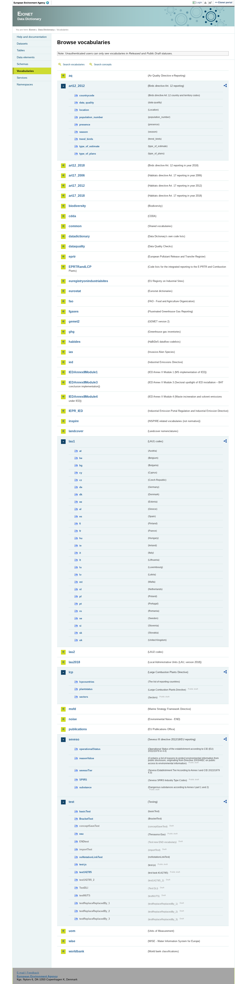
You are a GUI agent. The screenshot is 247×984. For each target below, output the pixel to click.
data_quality (86, 102)
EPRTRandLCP (80, 266)
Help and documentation (32, 36)
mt (80, 582)
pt (80, 603)
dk (80, 494)
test (71, 801)
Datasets (22, 43)
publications (78, 729)
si (80, 625)
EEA (33, 3)
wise (72, 941)
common (75, 226)
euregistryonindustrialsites (88, 281)
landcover (76, 431)
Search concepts (103, 64)
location (84, 109)
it (80, 552)
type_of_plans (87, 153)
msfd (72, 709)
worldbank (76, 951)
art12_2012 (77, 85)
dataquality (77, 246)
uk (80, 640)
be (80, 458)
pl (80, 596)
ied (71, 362)
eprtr (72, 256)
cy (80, 472)
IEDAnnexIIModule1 (83, 372)
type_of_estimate (89, 146)
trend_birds (86, 139)
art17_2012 (77, 185)
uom (72, 931)
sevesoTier (85, 770)
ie (80, 545)
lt (80, 560)
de (80, 487)
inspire (74, 421)
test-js (82, 864)
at (80, 451)
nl (80, 589)
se (80, 618)
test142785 (85, 872)
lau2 (72, 652)
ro (80, 611)
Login (199, 2)
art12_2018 (77, 165)
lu (80, 567)
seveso (74, 739)
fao (71, 301)
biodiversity (77, 206)
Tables (21, 50)
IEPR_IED (76, 411)
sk (80, 632)
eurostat (75, 291)
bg (80, 465)
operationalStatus (89, 749)
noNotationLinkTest (90, 857)
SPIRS (83, 779)
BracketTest (86, 818)
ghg (71, 331)
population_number (91, 117)
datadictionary (79, 236)
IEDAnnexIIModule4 (83, 396)
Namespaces (25, 84)
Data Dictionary (46, 30)
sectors (83, 696)
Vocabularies (25, 70)
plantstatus (85, 689)
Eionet (32, 30)
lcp (71, 672)
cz (80, 480)
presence (84, 124)
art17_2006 (77, 175)
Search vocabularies (74, 64)
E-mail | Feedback (28, 972)
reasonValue (86, 758)
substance (85, 787)
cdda (72, 216)
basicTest (85, 811)
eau (81, 833)
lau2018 (74, 662)
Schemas (22, 64)
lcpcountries (86, 681)
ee (80, 501)
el (80, 509)
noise (73, 719)
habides (74, 341)
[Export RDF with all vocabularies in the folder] (225, 86)
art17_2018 (77, 195)
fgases (74, 311)
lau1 (72, 441)
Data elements (26, 57)
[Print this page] (206, 3)
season (83, 131)
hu (80, 538)
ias (71, 352)
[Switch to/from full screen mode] (211, 3)
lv (80, 574)
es (80, 516)
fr (80, 530)
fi (80, 523)
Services (22, 77)
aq (70, 75)
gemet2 (74, 321)
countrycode (86, 95)
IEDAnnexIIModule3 (83, 382)
